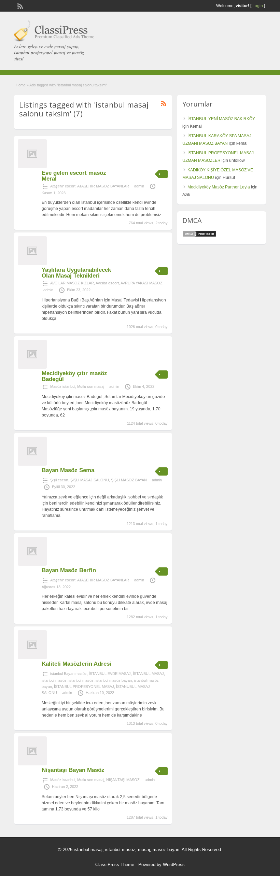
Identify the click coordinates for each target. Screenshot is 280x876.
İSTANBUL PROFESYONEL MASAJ (84, 686)
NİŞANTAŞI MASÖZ (123, 780)
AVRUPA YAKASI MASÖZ (142, 283)
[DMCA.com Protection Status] (199, 236)
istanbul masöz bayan (114, 680)
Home (21, 85)
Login (257, 5)
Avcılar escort (107, 283)
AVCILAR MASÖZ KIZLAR (72, 283)
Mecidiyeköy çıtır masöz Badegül (74, 376)
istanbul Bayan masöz (68, 674)
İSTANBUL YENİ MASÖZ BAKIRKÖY (221, 118)
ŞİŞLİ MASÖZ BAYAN (129, 480)
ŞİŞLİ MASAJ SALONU (89, 480)
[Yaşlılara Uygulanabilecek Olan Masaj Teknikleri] (32, 264)
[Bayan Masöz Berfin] (32, 564)
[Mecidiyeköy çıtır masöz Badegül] (32, 367)
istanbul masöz (54, 680)
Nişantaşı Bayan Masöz (73, 770)
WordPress (174, 864)
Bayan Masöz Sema (68, 470)
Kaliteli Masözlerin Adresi (76, 664)
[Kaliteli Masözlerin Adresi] (32, 657)
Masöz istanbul (62, 386)
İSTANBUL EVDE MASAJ (110, 674)
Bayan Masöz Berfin (69, 570)
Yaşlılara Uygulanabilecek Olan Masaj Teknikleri (76, 273)
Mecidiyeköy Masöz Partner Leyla (218, 187)
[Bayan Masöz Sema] (32, 464)
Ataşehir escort (62, 186)
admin (139, 186)
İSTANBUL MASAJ (148, 674)
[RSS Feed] (19, 5)
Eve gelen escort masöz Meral (74, 176)
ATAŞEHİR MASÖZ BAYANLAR (103, 186)
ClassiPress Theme (114, 864)
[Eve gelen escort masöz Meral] (32, 167)
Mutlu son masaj (90, 386)
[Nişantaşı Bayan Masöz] (32, 764)
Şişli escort (59, 480)
